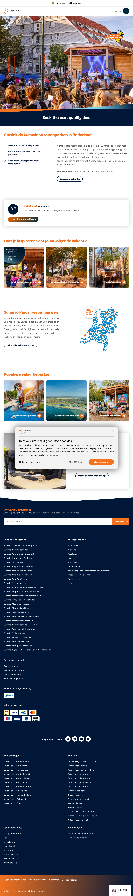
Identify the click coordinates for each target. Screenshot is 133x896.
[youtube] (88, 739)
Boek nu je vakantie (70, 179)
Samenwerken (74, 567)
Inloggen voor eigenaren (79, 575)
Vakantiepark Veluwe (77, 766)
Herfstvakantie (11, 859)
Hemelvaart (9, 846)
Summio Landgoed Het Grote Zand (20, 600)
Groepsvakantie (75, 795)
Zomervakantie (11, 854)
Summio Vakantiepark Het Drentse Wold (22, 596)
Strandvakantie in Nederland (81, 812)
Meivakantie (9, 842)
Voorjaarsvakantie (12, 834)
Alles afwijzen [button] (75, 461)
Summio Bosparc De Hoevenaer (19, 567)
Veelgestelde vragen (14, 670)
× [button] (113, 431)
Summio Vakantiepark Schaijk (18, 550)
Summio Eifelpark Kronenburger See (21, 546)
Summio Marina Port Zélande (17, 637)
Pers (70, 583)
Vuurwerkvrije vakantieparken (82, 762)
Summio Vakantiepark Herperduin (19, 629)
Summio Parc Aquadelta (15, 583)
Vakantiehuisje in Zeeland (80, 782)
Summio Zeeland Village (15, 633)
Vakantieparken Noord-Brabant (19, 787)
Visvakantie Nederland (78, 799)
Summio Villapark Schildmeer (17, 608)
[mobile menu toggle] (126, 11)
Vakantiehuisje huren (78, 774)
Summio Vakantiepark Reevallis (18, 621)
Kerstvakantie (10, 863)
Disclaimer (54, 880)
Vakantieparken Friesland (16, 770)
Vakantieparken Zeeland (15, 791)
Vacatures (72, 554)
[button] (29, 462)
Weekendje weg (75, 803)
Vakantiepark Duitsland (15, 799)
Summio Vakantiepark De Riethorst (20, 625)
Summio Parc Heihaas (14, 562)
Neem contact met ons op (92, 476)
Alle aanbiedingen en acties (81, 834)
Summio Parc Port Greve (15, 579)
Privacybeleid (52, 454)
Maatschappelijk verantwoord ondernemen (88, 571)
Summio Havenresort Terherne (18, 558)
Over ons (72, 550)
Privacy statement (37, 880)
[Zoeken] (120, 11)
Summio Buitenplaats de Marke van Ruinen (24, 587)
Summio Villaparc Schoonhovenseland (22, 592)
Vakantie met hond (77, 791)
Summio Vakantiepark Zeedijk (18, 642)
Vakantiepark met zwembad (81, 770)
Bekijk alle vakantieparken (20, 345)
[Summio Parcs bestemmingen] (100, 329)
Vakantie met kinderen (78, 787)
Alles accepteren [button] (101, 462)
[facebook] (74, 739)
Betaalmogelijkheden (14, 679)
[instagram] (68, 739)
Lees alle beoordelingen (23, 219)
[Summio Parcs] (17, 11)
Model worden (74, 579)
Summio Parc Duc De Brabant (18, 575)
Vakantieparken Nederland (16, 762)
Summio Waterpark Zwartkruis (18, 646)
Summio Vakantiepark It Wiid (17, 612)
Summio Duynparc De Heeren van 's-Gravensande (27, 650)
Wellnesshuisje (75, 807)
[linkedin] (81, 739)
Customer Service (12, 674)
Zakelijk (71, 558)
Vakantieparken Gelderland (17, 774)
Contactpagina (11, 666)
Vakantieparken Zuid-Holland (17, 795)
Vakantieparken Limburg (15, 782)
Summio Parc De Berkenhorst (18, 571)
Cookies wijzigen (69, 880)
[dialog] (66, 448)
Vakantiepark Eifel (12, 803)
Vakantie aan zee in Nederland (82, 816)
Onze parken (74, 546)
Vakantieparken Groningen (16, 778)
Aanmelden (119, 521)
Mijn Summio (73, 562)
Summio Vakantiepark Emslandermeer (22, 617)
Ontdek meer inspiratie (79, 820)
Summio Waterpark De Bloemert (19, 554)
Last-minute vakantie (78, 838)
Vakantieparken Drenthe (15, 766)
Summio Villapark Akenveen (17, 604)
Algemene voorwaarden (15, 880)
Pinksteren (9, 850)
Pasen (7, 838)
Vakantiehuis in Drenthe (79, 778)
